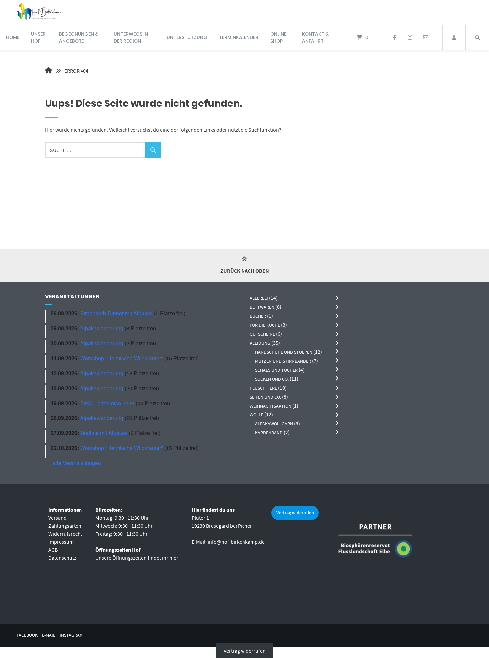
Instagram (71, 635)
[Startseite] (39, 12)
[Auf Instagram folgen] (410, 38)
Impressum (61, 541)
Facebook (27, 635)
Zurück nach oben (244, 270)
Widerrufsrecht (65, 533)
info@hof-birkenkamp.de (236, 541)
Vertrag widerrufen (295, 513)
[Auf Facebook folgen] (395, 38)
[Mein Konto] (454, 37)
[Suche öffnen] (477, 37)
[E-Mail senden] (425, 38)
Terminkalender (238, 37)
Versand (57, 517)
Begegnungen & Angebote (78, 37)
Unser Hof (38, 37)
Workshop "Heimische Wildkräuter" (121, 358)
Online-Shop (279, 37)
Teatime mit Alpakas (104, 433)
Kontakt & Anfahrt (315, 37)
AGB (53, 549)
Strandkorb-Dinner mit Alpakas (116, 313)
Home (12, 37)
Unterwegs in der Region (131, 37)
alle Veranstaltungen (77, 463)
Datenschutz (62, 557)
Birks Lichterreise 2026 (107, 403)
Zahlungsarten (64, 525)
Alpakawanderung (101, 328)
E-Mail (48, 635)
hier (173, 557)
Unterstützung (187, 37)
